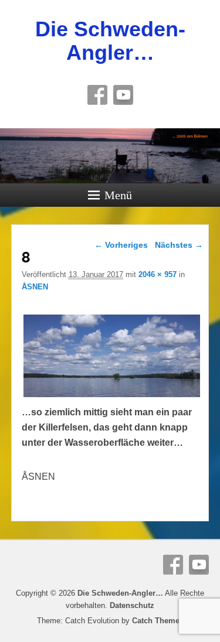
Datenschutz (132, 605)
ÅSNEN (35, 286)
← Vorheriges (121, 245)
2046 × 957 (157, 274)
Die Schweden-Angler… (110, 40)
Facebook (97, 95)
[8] (112, 397)
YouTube (123, 95)
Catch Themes (158, 620)
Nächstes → (179, 245)
